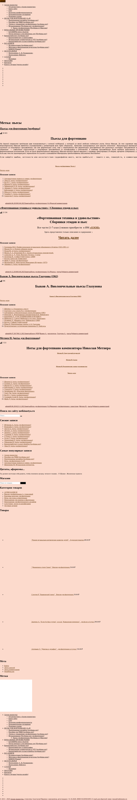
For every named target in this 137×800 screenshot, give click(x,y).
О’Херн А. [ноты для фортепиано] (16, 436)
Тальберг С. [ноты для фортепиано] (17, 194)
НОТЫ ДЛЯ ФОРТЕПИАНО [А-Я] (17, 18)
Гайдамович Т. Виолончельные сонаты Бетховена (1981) (24, 313)
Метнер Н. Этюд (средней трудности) (68, 353)
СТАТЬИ (7, 57)
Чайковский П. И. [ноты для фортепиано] (19, 186)
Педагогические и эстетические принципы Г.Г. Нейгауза (25, 326)
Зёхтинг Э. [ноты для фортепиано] (17, 431)
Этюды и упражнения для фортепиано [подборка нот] (28, 24)
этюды (59, 272)
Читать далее (4, 170)
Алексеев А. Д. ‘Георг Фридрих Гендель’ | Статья (22, 255)
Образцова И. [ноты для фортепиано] (18, 442)
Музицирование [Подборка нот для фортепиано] (26, 26)
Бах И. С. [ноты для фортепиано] (16, 182)
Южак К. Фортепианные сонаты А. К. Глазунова (22, 324)
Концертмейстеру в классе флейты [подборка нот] (27, 41)
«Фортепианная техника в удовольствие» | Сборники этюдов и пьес (39, 207)
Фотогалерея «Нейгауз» (17, 55)
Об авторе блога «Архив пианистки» (22, 7)
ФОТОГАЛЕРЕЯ (10, 51)
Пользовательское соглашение (20, 14)
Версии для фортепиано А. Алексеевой (18, 494)
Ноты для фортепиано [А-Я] (41, 203)
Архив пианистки (10, 5)
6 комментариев (61, 203)
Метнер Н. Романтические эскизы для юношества (71, 366)
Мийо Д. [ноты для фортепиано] (16, 260)
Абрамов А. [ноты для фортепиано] (17, 188)
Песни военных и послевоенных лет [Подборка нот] (28, 34)
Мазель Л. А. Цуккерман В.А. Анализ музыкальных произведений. (29, 253)
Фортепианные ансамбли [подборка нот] (23, 20)
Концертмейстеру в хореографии (21, 37)
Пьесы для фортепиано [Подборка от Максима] (30, 28)
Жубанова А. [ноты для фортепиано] (17, 425)
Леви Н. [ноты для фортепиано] (16, 180)
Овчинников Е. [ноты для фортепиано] (18, 440)
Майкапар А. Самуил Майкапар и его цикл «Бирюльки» (25, 318)
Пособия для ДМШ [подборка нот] (21, 22)
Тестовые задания (10, 506)
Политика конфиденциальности (20, 12)
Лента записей (9, 668)
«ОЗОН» (95, 227)
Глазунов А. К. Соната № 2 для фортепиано (20, 311)
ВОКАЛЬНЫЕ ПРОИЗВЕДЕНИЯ (17, 30)
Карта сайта (13, 9)
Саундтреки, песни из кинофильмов (17, 504)
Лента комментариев (11, 670)
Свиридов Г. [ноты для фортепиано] (17, 196)
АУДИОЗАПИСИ (10, 492)
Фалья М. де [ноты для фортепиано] (17, 251)
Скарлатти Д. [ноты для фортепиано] (17, 389)
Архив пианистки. (17, 799)
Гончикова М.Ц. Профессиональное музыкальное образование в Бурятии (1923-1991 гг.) (36, 247)
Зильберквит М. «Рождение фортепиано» (19, 391)
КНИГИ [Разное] (15, 49)
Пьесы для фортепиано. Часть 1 (65, 166)
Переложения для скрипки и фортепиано (19, 500)
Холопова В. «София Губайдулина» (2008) (19, 257)
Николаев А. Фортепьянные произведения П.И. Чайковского (26, 315)
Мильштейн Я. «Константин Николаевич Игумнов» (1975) (25, 262)
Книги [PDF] (35, 333)
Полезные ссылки (15, 16)
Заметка (28, 203)
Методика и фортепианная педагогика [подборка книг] (29, 47)
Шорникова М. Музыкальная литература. (19, 465)
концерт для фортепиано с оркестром (64, 406)
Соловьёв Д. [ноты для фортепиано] (17, 434)
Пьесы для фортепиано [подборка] (20, 128)
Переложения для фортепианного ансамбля (20, 502)
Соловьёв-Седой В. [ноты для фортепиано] (20, 397)
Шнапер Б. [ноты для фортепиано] (16, 184)
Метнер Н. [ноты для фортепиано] (20, 338)
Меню (3, 1)
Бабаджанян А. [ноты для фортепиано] (18, 190)
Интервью (12, 59)
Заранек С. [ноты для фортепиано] (16, 432)
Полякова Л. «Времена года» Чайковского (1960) (22, 320)
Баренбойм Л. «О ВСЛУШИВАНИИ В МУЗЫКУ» (22, 316)
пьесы (53, 203)
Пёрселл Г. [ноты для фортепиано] (16, 192)
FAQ (10, 11)
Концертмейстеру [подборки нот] (16, 36)
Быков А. (43, 333)
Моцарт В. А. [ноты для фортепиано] (17, 385)
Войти (6, 666)
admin (7, 203)
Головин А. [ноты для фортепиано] (17, 383)
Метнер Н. (83, 406)
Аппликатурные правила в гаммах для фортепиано (23, 179)
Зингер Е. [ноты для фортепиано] (16, 429)
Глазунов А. (61, 333)
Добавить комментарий (69, 272)
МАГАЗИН (8, 61)
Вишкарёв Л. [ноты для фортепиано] (17, 427)
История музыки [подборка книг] (21, 45)
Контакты (7, 63)
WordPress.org (9, 671)
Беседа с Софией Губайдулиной (15, 322)
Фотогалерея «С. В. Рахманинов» (21, 53)
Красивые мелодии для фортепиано (17, 496)
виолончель (52, 333)
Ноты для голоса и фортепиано (15, 498)
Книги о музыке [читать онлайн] (16, 64)
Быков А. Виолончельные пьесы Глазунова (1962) (29, 276)
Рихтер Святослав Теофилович (15, 259)
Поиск (23, 483)
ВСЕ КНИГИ (9, 43)
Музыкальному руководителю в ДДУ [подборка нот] (28, 39)
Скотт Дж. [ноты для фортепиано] (16, 393)
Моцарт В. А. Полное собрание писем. (18, 249)
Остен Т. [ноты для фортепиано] (16, 438)
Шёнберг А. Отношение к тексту (16, 309)
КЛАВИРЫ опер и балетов (18, 32)
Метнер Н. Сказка (71, 360)
